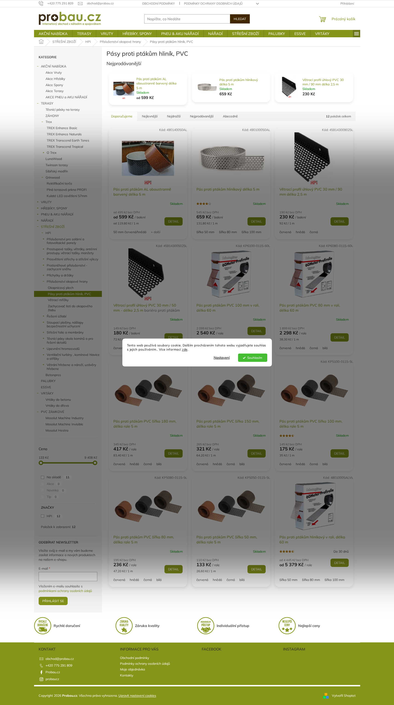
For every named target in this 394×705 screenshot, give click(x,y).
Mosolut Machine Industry (64, 418)
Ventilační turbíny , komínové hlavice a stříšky (73, 357)
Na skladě (58, 477)
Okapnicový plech (61, 288)
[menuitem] (53, 33)
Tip (52, 497)
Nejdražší (174, 116)
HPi (48, 233)
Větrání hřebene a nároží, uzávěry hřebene (71, 367)
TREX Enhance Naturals (64, 134)
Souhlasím (254, 358)
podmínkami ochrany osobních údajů (65, 591)
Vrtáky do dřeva (57, 405)
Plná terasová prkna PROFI (67, 190)
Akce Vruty (54, 72)
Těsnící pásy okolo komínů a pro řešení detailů (70, 341)
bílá (325, 348)
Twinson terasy (57, 165)
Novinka (55, 490)
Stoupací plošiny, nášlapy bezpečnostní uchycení (65, 324)
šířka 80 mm (228, 232)
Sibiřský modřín (57, 171)
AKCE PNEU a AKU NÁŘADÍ (66, 97)
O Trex (51, 153)
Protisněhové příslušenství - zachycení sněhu (67, 267)
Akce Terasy (54, 91)
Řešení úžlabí (56, 316)
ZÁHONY (52, 116)
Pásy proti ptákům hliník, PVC (69, 294)
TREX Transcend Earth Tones (68, 140)
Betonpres (53, 375)
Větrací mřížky (58, 300)
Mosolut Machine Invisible (64, 424)
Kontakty (126, 675)
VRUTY (46, 202)
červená (285, 232)
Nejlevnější (150, 116)
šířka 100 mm (251, 232)
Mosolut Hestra (57, 430)
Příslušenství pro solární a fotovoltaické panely (65, 241)
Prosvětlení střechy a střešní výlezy (72, 259)
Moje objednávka (132, 669)
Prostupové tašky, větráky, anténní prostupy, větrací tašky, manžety (72, 251)
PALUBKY (48, 381)
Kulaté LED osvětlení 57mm (67, 196)
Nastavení (222, 357)
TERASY (47, 103)
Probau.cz (53, 672)
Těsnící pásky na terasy (63, 109)
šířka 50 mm (205, 232)
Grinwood (53, 177)
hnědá (300, 232)
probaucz (52, 679)
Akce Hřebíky (55, 79)
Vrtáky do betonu (58, 399)
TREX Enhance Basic (62, 128)
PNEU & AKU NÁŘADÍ (57, 214)
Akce (53, 484)
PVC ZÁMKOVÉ (52, 412)
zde (184, 349)
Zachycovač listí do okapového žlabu (70, 308)
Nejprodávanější (201, 116)
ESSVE (46, 387)
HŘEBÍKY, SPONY (54, 208)
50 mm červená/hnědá (129, 232)
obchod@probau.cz (60, 659)
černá (314, 232)
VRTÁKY (47, 393)
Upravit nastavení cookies (137, 695)
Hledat (240, 19)
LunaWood (54, 159)
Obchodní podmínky (158, 3)
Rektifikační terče (59, 183)
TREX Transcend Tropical (65, 147)
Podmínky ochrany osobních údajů (213, 3)
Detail (173, 221)
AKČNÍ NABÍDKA (53, 66)
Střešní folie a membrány (65, 332)
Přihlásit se (53, 601)
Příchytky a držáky (60, 275)
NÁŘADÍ (47, 220)
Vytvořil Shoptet (344, 695)
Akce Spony (54, 85)
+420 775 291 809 (59, 665)
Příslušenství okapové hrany (67, 281)
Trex (49, 122)
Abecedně (230, 116)
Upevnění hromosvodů (63, 349)
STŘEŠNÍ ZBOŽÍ (53, 227)
